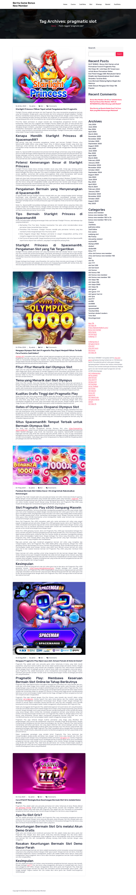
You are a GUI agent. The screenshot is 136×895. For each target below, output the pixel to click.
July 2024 (92, 177)
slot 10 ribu (91, 388)
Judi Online (92, 229)
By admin (32, 106)
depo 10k (91, 323)
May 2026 (92, 129)
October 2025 (93, 141)
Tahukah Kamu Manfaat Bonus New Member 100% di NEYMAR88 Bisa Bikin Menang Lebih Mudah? (106, 102)
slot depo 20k (93, 282)
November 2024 (94, 168)
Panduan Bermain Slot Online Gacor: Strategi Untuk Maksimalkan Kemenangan (45, 492)
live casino (92, 232)
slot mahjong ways (94, 373)
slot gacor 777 (65, 738)
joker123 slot (92, 377)
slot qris (91, 296)
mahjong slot (93, 234)
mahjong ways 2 (93, 342)
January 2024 (93, 191)
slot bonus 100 (94, 273)
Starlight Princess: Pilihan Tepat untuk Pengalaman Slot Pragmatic (46, 109)
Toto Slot (92, 316)
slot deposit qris (93, 397)
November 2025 (94, 139)
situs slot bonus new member (100, 253)
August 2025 (93, 146)
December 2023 (94, 194)
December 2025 (94, 136)
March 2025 (93, 158)
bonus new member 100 (97, 215)
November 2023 (94, 196)
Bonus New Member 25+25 (99, 100)
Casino (73, 4)
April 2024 (92, 184)
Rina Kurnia (94, 108)
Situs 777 (92, 251)
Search (91, 48)
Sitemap (99, 4)
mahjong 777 (92, 336)
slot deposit (92, 391)
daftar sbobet (93, 375)
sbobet (91, 246)
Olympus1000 (93, 244)
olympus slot (20, 356)
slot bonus (92, 270)
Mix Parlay (92, 237)
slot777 (29, 865)
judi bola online (94, 227)
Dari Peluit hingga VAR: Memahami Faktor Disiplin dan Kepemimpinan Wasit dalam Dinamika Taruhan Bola (104, 76)
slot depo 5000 (94, 284)
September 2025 (95, 144)
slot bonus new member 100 (99, 277)
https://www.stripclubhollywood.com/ (42, 568)
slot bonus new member (97, 275)
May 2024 (92, 182)
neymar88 (92, 241)
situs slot (91, 346)
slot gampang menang (23, 808)
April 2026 (92, 132)
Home (65, 4)
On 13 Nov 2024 (21, 347)
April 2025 (92, 156)
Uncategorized (94, 318)
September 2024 (95, 172)
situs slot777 (92, 380)
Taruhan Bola (93, 311)
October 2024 (93, 170)
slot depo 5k (93, 287)
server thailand (93, 386)
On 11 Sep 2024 (21, 488)
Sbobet (107, 4)
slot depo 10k (93, 280)
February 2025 (94, 160)
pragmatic (75, 499)
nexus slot (91, 393)
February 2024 (94, 189)
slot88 (91, 301)
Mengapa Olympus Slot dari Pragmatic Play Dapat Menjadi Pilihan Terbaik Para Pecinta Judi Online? (49, 351)
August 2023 (93, 201)
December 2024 (94, 165)
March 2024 (93, 187)
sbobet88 (92, 249)
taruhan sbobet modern (97, 313)
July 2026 (92, 124)
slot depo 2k (92, 353)
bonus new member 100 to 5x (99, 220)
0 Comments (52, 106)
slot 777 (91, 263)
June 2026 (92, 127)
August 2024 (93, 175)
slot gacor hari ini (95, 294)
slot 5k (91, 261)
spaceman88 (93, 308)
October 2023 (93, 199)
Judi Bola (82, 4)
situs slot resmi (93, 348)
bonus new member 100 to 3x (99, 217)
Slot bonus (91, 350)
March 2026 (93, 134)
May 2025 (92, 153)
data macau (92, 332)
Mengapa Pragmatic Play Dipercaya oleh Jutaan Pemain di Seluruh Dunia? (49, 661)
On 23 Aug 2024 (21, 658)
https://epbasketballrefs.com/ (98, 328)
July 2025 (92, 148)
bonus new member (96, 213)
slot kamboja (92, 384)
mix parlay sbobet (95, 239)
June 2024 (92, 180)
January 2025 (93, 163)
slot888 (91, 304)
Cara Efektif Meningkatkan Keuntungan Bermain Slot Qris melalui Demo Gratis (48, 801)
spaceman (92, 306)
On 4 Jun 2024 (20, 797)
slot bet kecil (93, 268)
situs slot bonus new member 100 (101, 256)
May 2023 (92, 203)
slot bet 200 (93, 265)
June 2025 (92, 151)
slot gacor (92, 289)
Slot (90, 4)
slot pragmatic (28, 699)
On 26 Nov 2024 (21, 106)
